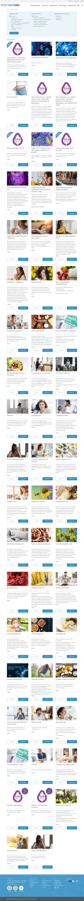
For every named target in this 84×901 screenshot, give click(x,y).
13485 (15, 891)
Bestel (47, 213)
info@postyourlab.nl (58, 885)
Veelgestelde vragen (46, 885)
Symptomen (32, 883)
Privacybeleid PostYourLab (32, 898)
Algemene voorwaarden (21, 898)
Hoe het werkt (62, 5)
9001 (9, 891)
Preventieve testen (35, 5)
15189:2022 (21, 891)
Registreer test (72, 5)
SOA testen (45, 5)
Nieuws (31, 887)
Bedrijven (77, 1)
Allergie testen (53, 5)
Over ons (71, 1)
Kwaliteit (44, 882)
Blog (82, 1)
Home (8, 9)
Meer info (12, 74)
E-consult (44, 887)
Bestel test (23, 74)
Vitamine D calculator (46, 880)
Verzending (44, 883)
